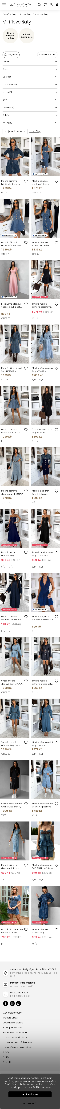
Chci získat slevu (29, 586)
